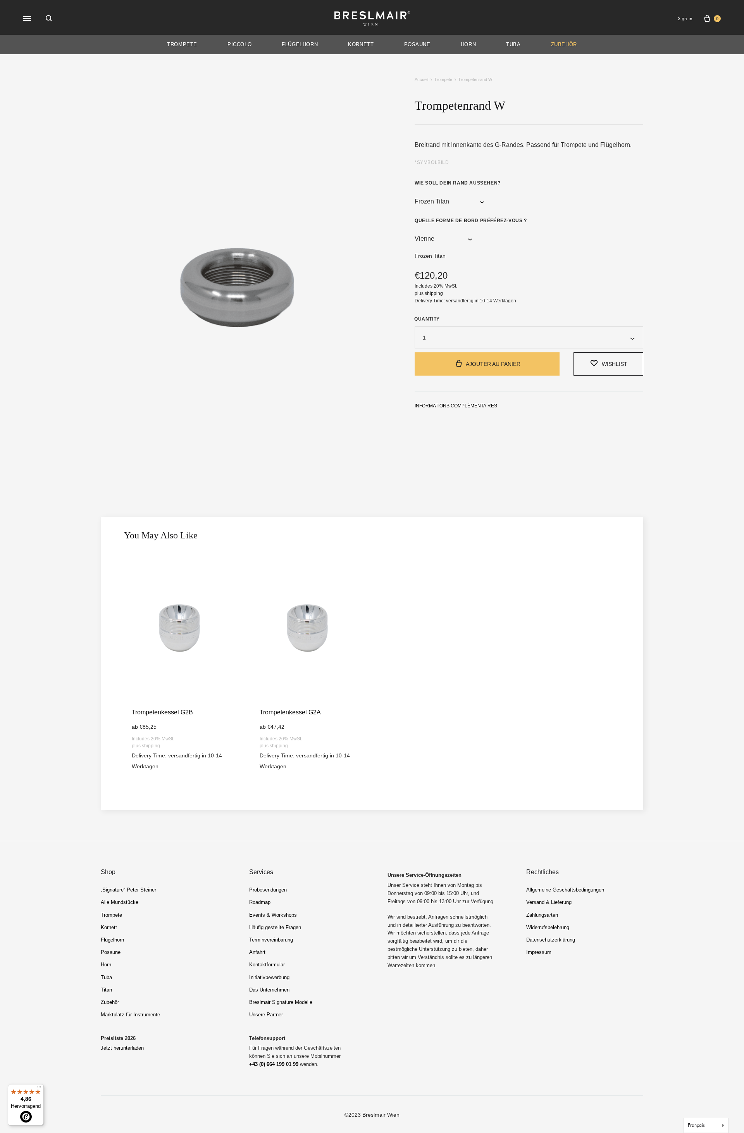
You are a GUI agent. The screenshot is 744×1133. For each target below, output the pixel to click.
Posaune (417, 44)
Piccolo (239, 44)
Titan (106, 990)
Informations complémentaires (456, 406)
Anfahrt (257, 952)
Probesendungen (268, 890)
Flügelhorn (300, 44)
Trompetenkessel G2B (162, 712)
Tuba (513, 44)
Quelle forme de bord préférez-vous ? (471, 220)
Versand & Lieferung (549, 902)
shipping (434, 293)
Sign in (685, 18)
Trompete (182, 44)
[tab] (456, 407)
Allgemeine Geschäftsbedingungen (565, 890)
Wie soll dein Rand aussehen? (458, 183)
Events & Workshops (273, 915)
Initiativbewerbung (269, 977)
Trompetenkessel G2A (290, 712)
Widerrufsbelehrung (547, 927)
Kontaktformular (267, 964)
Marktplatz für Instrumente (130, 1014)
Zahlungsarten (542, 915)
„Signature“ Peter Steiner (128, 890)
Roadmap (259, 902)
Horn (468, 44)
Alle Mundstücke (119, 902)
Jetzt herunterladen (122, 1048)
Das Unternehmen (269, 990)
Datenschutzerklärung (550, 940)
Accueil (421, 79)
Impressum (538, 952)
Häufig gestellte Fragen (275, 927)
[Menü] (39, 1088)
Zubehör (564, 44)
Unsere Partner (266, 1014)
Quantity (427, 319)
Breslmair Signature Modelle (280, 1002)
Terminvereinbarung (271, 940)
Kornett (361, 44)
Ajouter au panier (493, 364)
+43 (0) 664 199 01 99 (273, 1064)
